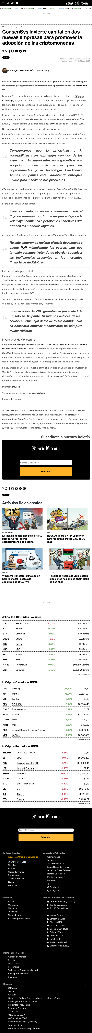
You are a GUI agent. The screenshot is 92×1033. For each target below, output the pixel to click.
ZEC (66, 8)
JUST (19, 757)
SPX (5, 704)
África (51, 572)
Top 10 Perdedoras (58, 908)
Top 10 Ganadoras (58, 905)
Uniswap (20, 670)
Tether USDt (22, 623)
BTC (5, 628)
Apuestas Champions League (23, 856)
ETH (5, 633)
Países (11, 901)
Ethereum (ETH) (57, 918)
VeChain (16, 735)
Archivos (12, 994)
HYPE (19, 8)
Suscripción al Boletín (18, 973)
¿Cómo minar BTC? (17, 1018)
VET (5, 735)
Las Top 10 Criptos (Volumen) (23, 617)
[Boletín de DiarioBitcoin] (25, 51)
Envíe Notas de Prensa (58, 867)
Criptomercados (18, 861)
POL (5, 763)
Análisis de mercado (18, 956)
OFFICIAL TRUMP (26, 752)
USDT (6, 623)
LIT (4, 699)
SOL (5, 644)
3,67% (77, 8)
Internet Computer (26, 768)
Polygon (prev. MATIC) (27, 763)
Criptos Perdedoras (17, 746)
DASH (6, 719)
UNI (5, 670)
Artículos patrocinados (19, 918)
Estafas (11, 868)
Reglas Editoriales (56, 873)
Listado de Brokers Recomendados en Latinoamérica (34, 998)
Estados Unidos (7, 532)
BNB (5, 659)
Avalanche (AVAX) (58, 942)
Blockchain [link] (81, 85)
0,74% (56, 8)
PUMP (6, 773)
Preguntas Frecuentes (19, 1004)
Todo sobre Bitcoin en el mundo (23, 970)
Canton (20, 794)
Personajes (13, 966)
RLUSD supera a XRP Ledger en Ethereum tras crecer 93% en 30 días (66, 538)
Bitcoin (19, 628)
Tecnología (13, 911)
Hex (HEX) (54, 939)
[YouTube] (17, 51)
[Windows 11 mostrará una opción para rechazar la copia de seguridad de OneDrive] (22, 559)
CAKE (6, 709)
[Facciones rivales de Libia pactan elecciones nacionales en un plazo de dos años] (69, 559)
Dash (14, 719)
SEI (4, 789)
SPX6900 (17, 704)
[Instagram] (13, 51)
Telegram (54, 890)
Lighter (15, 699)
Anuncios (51, 860)
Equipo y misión (55, 877)
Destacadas (14, 963)
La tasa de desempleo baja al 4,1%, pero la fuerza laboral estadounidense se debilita (22, 538)
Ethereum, (21, 348)
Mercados (13, 905)
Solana (19, 644)
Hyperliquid (21, 664)
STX (5, 799)
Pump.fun (21, 773)
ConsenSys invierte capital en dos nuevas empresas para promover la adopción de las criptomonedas (42, 37)
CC (4, 794)
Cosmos (21, 778)
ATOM (6, 778)
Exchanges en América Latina (22, 1001)
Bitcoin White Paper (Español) (22, 1021)
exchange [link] (51, 123)
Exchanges (15, 27)
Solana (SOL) (56, 932)
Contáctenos (53, 856)
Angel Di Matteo (20, 70)
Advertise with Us (56, 863)
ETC (5, 783)
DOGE (41, 8)
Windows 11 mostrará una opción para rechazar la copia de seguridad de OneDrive (21, 578)
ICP (5, 768)
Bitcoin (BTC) (56, 915)
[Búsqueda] (9, 3)
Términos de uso (16, 1025)
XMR (87, 8)
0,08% (30, 8)
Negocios (12, 908)
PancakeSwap (19, 709)
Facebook (54, 887)
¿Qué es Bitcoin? (16, 1015)
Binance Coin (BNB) (59, 945)
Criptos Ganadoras (17, 682)
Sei (18, 789)
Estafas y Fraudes (17, 1008)
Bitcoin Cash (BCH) (59, 928)
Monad (15, 714)
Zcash (19, 654)
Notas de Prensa (16, 872)
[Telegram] (21, 51)
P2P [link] (24, 248)
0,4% (9, 8)
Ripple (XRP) (55, 922)
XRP (5, 649)
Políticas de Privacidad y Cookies (24, 1028)
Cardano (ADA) (56, 935)
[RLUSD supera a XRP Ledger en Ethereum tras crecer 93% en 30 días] (67, 519)
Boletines (12, 977)
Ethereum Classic (25, 783)
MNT (5, 693)
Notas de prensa (16, 915)
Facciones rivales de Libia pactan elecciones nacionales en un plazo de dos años (69, 578)
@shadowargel (43, 70)
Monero (16, 724)
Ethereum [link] (79, 96)
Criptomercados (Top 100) (62, 901)
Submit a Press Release (59, 870)
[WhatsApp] (7, 51)
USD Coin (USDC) (58, 925)
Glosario (12, 882)
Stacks (20, 799)
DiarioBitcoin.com (84, 674)
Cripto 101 (13, 1011)
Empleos (51, 880)
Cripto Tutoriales (16, 878)
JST (5, 757)
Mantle (15, 693)
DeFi (48, 532)
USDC (6, 639)
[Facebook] (10, 51)
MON (5, 714)
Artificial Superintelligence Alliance (29, 730)
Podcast (14, 885)
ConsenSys (7, 100)
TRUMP (7, 752)
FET (5, 730)
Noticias (23, 27)
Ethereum (5, 27)
